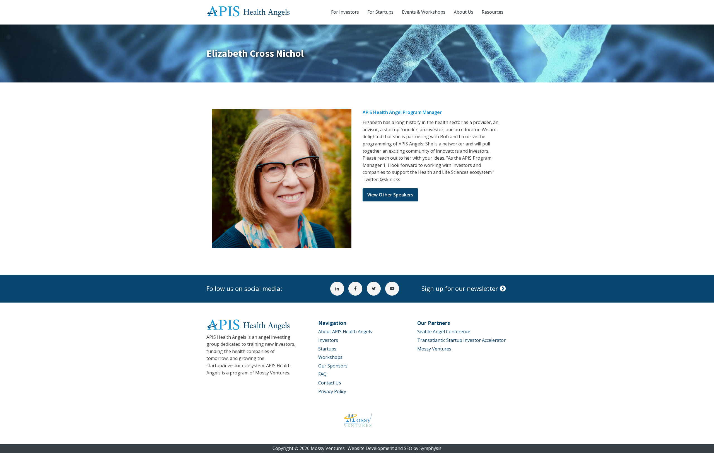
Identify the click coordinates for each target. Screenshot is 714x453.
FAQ (322, 374)
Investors (328, 340)
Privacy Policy (332, 391)
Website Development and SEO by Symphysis (395, 448)
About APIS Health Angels (345, 331)
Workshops (330, 357)
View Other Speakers (390, 195)
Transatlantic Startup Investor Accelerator (461, 340)
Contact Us (329, 383)
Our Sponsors (333, 366)
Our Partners (433, 323)
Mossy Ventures (434, 349)
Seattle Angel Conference (443, 331)
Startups (327, 349)
